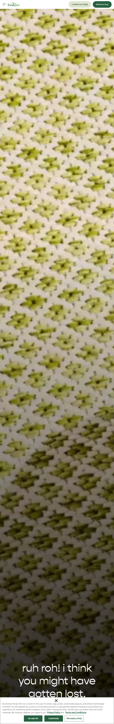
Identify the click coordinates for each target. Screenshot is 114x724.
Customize (54, 718)
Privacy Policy (53, 712)
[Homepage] (14, 4)
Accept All (33, 718)
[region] (57, 710)
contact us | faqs (80, 4)
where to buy (102, 4)
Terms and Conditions (75, 712)
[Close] (56, 700)
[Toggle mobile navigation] (4, 4)
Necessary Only (74, 718)
